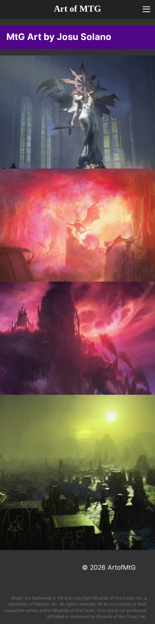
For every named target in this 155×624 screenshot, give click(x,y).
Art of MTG (77, 9)
